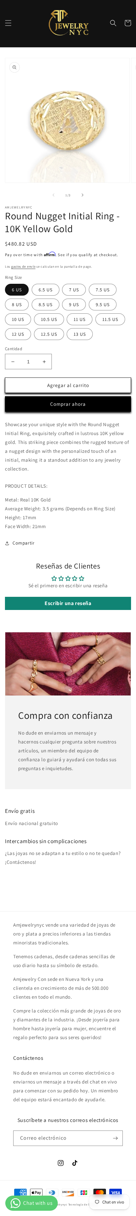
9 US (74, 304)
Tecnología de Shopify (83, 1204)
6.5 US (45, 290)
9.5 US (103, 304)
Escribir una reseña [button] (68, 603)
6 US (17, 290)
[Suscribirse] (115, 1138)
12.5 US (49, 334)
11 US (79, 319)
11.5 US (110, 319)
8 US (17, 304)
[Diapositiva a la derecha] (82, 195)
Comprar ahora (68, 404)
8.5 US (45, 304)
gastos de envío (23, 266)
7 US (74, 290)
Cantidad (13, 349)
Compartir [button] (23, 543)
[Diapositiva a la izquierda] (53, 195)
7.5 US (103, 290)
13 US (80, 334)
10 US (18, 319)
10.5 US (49, 319)
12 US (18, 334)
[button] (8, 23)
